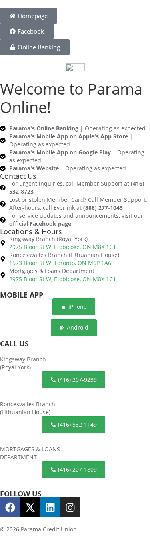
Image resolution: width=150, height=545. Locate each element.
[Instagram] (70, 507)
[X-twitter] (30, 507)
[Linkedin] (50, 507)
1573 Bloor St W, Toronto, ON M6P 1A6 (60, 263)
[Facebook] (10, 507)
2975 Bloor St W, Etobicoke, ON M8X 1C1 (62, 247)
